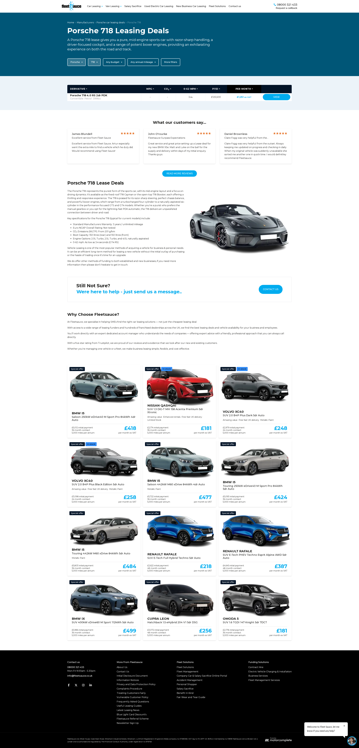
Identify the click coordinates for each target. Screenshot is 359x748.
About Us (122, 667)
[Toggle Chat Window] (352, 741)
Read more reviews (179, 173)
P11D (215, 89)
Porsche (75, 62)
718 (93, 62)
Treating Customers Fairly (131, 693)
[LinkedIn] (90, 685)
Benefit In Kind (185, 693)
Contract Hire (255, 667)
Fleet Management (187, 671)
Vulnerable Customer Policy (132, 697)
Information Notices (128, 680)
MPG (149, 89)
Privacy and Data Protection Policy (136, 684)
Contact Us (270, 289)
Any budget (112, 62)
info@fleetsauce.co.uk (79, 675)
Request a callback (286, 8)
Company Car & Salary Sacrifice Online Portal (202, 675)
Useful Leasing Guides (129, 705)
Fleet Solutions (217, 6)
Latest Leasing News (128, 710)
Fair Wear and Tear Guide (191, 697)
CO (166, 89)
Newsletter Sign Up (128, 723)
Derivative (77, 89)
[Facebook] (68, 685)
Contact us (235, 6)
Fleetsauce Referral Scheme (133, 718)
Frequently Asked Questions (133, 701)
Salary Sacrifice (132, 6)
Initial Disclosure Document (132, 675)
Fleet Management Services (264, 680)
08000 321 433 (75, 667)
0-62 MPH (190, 89)
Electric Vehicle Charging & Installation (270, 671)
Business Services (258, 675)
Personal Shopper (187, 684)
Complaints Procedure (129, 688)
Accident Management (189, 680)
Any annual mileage (142, 62)
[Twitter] (76, 685)
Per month (243, 89)
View (276, 97)
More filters (170, 62)
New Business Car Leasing (191, 6)
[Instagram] (83, 685)
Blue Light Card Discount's (131, 714)
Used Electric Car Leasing (158, 6)
